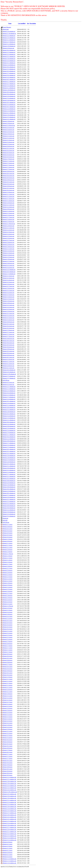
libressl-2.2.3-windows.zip (9, 802)
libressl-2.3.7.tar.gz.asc (8, 261)
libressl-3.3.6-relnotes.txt (9, 58)
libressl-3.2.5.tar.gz (7, 706)
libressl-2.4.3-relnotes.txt (9, 269)
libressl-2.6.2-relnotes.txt (9, 413)
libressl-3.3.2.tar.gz (7, 714)
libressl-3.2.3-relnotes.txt (9, 54)
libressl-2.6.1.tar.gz (7, 620)
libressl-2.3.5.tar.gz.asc (8, 257)
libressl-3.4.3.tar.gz (7, 721)
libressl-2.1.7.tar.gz (7, 564)
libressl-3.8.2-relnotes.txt (9, 422)
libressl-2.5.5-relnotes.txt (9, 117)
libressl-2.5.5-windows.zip (9, 836)
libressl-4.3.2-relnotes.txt (9, 503)
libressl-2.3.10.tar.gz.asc (9, 125)
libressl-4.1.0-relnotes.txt (9, 491)
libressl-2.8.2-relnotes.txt (9, 489)
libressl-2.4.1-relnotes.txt (9, 119)
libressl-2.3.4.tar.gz (7, 587)
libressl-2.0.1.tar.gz (7, 528)
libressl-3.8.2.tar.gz (7, 773)
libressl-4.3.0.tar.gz (7, 852)
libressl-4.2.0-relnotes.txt (9, 482)
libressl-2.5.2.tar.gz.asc (8, 138)
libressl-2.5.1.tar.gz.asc (8, 136)
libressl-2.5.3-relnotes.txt (9, 501)
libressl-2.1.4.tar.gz (7, 560)
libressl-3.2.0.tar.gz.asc (8, 202)
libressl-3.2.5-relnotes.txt (9, 35)
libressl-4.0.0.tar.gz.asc (8, 355)
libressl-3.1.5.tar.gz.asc (8, 276)
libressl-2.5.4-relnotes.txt (9, 416)
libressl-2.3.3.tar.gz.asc (8, 253)
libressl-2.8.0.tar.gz (7, 660)
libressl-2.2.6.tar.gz (7, 572)
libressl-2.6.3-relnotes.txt (9, 478)
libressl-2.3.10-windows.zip (10, 792)
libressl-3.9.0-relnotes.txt (9, 487)
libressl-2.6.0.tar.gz (7, 643)
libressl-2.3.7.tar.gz (7, 593)
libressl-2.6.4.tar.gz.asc (8, 154)
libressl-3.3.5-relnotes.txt (9, 85)
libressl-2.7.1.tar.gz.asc (8, 161)
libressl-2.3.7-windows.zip (9, 813)
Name (9, 23)
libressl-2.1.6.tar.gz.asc (8, 215)
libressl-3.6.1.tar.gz (7, 746)
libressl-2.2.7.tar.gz (7, 568)
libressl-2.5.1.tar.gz (7, 631)
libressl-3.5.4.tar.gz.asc (8, 319)
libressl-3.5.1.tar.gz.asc (8, 313)
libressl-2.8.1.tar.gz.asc (8, 173)
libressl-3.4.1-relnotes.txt (9, 453)
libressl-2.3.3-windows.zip (9, 804)
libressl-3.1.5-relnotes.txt (9, 52)
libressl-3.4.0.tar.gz (7, 725)
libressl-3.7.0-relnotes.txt (9, 459)
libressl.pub (6, 29)
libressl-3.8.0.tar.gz (7, 767)
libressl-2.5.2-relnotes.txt (9, 409)
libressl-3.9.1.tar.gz (7, 760)
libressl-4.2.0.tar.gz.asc (8, 365)
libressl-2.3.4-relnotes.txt (9, 65)
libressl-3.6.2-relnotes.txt (9, 50)
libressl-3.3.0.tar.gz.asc (8, 288)
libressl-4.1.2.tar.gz (7, 848)
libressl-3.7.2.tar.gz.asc (8, 334)
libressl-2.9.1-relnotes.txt (9, 464)
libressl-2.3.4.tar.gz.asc (8, 255)
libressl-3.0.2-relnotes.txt (9, 436)
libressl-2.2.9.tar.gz (7, 570)
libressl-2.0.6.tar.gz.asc (8, 209)
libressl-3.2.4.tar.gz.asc (8, 280)
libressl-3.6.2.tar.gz (7, 739)
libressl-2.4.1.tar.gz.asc (8, 265)
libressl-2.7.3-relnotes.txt (9, 397)
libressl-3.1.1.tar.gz (7, 679)
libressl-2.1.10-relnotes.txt (9, 33)
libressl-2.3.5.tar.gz (7, 589)
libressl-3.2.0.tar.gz (7, 689)
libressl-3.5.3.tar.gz (7, 735)
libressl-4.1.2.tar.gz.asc (8, 363)
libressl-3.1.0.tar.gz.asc (8, 192)
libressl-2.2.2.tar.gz (7, 579)
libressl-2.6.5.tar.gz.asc (8, 156)
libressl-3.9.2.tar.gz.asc (8, 353)
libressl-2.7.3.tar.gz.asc (8, 165)
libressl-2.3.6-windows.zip (9, 806)
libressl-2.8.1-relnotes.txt (9, 449)
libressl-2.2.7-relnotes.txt (9, 42)
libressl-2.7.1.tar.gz (7, 647)
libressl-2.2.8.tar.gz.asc (8, 242)
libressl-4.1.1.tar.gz (7, 850)
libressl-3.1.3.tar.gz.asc (8, 198)
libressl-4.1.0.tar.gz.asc (8, 359)
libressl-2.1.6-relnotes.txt (9, 430)
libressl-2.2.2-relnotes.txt (9, 439)
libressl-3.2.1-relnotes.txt (9, 476)
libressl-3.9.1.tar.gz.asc (8, 351)
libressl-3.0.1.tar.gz (7, 673)
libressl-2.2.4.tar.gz (7, 574)
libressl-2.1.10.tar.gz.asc (9, 223)
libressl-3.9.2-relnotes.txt (9, 67)
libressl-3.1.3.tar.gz (7, 683)
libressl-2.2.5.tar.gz (7, 576)
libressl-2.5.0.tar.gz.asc (8, 134)
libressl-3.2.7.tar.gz (7, 702)
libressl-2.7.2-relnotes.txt (9, 447)
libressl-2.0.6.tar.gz (7, 541)
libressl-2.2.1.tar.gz (7, 547)
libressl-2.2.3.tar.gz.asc (8, 232)
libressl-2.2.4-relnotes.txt (9, 108)
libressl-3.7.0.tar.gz (7, 750)
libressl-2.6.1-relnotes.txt (9, 451)
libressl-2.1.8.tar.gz (7, 551)
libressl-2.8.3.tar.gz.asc (8, 177)
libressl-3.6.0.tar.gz (7, 741)
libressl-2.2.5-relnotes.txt (9, 390)
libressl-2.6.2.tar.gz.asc (8, 150)
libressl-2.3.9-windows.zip (9, 783)
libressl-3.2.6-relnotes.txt (9, 96)
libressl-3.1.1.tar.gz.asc (8, 194)
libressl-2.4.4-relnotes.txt (9, 403)
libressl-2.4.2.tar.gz (7, 612)
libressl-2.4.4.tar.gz (7, 599)
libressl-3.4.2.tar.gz (7, 727)
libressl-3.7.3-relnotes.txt (9, 73)
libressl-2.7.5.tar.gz (7, 664)
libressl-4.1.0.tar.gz (7, 846)
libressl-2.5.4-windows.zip (9, 838)
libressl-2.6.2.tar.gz (7, 629)
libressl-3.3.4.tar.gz (7, 719)
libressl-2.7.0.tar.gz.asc (8, 159)
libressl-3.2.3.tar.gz (7, 700)
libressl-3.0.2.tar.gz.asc (8, 190)
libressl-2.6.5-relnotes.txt (9, 271)
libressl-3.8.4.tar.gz (7, 771)
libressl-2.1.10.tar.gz (8, 553)
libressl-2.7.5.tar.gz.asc (8, 169)
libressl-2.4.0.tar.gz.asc (8, 263)
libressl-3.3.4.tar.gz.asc (8, 296)
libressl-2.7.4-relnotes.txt (9, 273)
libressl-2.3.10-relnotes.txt (9, 374)
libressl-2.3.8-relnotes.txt (9, 90)
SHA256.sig (6, 522)
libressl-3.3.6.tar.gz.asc (8, 301)
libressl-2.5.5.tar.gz (7, 635)
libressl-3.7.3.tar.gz (7, 758)
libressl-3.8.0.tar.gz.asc (8, 338)
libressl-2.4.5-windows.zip (9, 794)
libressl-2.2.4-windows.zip (9, 823)
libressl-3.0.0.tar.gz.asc (8, 186)
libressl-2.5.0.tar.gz (7, 585)
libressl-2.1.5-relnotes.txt (9, 388)
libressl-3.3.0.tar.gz (7, 693)
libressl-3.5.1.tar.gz (7, 731)
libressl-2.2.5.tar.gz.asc (8, 236)
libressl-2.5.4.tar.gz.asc (8, 142)
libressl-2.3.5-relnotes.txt (9, 37)
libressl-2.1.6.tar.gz (7, 562)
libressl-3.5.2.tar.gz (7, 733)
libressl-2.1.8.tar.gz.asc (8, 219)
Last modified (21, 23)
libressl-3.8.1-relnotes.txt (9, 493)
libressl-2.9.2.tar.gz (7, 668)
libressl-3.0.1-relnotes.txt (9, 401)
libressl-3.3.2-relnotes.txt (9, 510)
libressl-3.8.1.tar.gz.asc (8, 340)
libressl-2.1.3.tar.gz (7, 545)
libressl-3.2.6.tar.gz (7, 708)
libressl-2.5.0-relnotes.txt (9, 455)
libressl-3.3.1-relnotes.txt (9, 56)
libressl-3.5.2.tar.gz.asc (8, 315)
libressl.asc (5, 518)
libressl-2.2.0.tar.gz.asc (8, 225)
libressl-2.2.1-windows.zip (9, 779)
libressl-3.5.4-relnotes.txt (9, 104)
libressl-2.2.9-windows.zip (9, 829)
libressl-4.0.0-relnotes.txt (9, 505)
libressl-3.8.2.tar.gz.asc (8, 342)
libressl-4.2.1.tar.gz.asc (8, 368)
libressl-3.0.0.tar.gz (7, 670)
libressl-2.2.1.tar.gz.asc (8, 228)
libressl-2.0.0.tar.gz (7, 526)
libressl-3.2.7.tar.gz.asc (8, 286)
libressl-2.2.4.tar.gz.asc (8, 234)
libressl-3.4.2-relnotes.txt (9, 77)
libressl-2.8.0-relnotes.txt (9, 441)
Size (28, 23)
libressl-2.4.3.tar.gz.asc (8, 127)
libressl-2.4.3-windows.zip (9, 785)
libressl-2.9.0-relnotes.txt (9, 426)
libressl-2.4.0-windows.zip (9, 815)
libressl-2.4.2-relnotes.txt (9, 424)
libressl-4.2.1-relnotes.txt (9, 113)
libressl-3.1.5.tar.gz (7, 687)
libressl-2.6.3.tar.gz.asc (8, 152)
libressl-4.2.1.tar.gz (7, 844)
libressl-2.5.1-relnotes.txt (9, 466)
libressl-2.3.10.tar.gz (8, 606)
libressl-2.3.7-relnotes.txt (9, 378)
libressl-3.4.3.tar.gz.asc (8, 309)
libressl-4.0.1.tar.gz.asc (8, 357)
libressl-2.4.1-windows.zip (9, 819)
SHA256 (5, 520)
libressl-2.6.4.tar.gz (7, 624)
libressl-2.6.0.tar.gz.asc (8, 146)
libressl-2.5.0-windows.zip (9, 796)
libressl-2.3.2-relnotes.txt (9, 445)
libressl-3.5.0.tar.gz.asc (8, 311)
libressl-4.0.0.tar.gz (7, 748)
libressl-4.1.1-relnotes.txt (9, 81)
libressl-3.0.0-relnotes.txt (9, 407)
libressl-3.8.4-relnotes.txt (9, 94)
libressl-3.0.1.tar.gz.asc (8, 188)
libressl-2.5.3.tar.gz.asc (8, 140)
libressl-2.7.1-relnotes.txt (9, 443)
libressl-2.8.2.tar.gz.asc (8, 175)
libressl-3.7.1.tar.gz (7, 754)
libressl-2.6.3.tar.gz (7, 627)
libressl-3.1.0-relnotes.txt (9, 418)
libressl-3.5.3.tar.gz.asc (8, 317)
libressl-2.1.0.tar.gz (7, 539)
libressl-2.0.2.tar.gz (7, 530)
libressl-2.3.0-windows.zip (9, 798)
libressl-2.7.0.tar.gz (7, 641)
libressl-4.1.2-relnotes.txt (9, 88)
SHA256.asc (6, 380)
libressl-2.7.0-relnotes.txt (9, 432)
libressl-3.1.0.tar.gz (7, 677)
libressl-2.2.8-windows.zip (9, 825)
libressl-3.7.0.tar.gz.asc (8, 330)
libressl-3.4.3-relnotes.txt (9, 60)
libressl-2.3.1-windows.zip (9, 800)
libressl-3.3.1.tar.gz (7, 696)
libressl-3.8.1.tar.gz (7, 769)
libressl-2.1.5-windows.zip (9, 861)
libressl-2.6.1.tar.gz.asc (8, 148)
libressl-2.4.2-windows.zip (9, 817)
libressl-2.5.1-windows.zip (9, 831)
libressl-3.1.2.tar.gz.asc (8, 196)
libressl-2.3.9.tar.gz (7, 597)
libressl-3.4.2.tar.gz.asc (8, 307)
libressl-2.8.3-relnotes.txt (9, 370)
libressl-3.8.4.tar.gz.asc (8, 347)
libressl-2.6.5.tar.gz (7, 622)
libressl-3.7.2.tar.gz (7, 756)
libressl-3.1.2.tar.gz (7, 681)
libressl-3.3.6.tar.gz (7, 710)
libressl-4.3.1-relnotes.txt (9, 499)
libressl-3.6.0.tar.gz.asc (8, 322)
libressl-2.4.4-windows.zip (9, 790)
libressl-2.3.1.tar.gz (7, 604)
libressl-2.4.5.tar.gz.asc (8, 131)
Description (33, 23)
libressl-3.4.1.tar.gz (7, 723)
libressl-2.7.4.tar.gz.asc (8, 167)
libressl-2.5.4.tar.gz (7, 639)
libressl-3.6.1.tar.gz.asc (8, 324)
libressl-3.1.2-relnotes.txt (9, 44)
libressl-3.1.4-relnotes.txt (9, 405)
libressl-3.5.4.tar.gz (7, 737)
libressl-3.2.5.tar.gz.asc (8, 282)
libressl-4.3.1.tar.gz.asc (8, 382)
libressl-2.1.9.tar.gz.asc (8, 221)
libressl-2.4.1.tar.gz (7, 616)
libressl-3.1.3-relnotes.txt (9, 39)
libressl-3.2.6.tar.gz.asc (8, 284)
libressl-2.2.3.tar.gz (7, 581)
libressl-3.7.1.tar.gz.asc (8, 332)
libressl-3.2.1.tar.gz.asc (8, 205)
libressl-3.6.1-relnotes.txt (9, 106)
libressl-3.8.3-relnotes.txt (9, 92)
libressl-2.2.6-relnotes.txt (9, 31)
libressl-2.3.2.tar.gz (7, 618)
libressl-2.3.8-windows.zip (9, 781)
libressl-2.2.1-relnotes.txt (9, 386)
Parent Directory (7, 27)
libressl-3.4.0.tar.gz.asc (8, 303)
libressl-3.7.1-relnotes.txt (9, 474)
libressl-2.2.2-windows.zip (9, 777)
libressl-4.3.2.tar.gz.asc (8, 384)
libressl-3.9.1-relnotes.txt (9, 102)
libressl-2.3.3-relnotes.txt (9, 111)
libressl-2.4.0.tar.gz (7, 614)
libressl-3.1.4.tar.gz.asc (8, 200)
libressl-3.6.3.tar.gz (7, 744)
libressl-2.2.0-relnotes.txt (9, 428)
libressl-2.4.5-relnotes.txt (9, 372)
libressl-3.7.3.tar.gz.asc (8, 336)
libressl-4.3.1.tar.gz (7, 854)
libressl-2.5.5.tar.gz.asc (8, 144)
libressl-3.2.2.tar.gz (7, 698)
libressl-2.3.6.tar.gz (7, 591)
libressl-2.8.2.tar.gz (7, 656)
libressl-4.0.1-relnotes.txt (9, 79)
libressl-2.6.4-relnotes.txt (9, 393)
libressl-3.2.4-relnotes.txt (9, 399)
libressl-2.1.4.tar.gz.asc (8, 211)
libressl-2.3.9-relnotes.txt (9, 46)
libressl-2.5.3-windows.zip (9, 840)
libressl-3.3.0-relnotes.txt (9, 485)
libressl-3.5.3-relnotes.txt (9, 69)
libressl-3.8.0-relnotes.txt (9, 480)
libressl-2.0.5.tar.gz (7, 533)
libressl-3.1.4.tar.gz (7, 685)
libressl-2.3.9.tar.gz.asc (8, 123)
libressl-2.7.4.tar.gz (7, 645)
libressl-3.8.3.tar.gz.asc (8, 345)
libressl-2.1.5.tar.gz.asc (8, 213)
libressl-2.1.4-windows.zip (9, 858)
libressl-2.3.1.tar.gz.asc (8, 248)
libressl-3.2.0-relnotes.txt (9, 462)
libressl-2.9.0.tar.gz (7, 662)
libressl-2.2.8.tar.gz (7, 566)
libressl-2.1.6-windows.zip (9, 863)
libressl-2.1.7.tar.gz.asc (8, 217)
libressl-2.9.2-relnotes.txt (9, 75)
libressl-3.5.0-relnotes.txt (9, 512)
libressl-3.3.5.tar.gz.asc (8, 299)
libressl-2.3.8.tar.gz (7, 595)
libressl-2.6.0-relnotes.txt (9, 468)
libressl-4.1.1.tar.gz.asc (8, 361)
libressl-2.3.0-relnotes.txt (9, 457)
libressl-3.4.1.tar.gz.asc (8, 305)
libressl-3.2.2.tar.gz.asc (8, 207)
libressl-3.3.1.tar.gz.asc (8, 290)
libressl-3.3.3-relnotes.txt (9, 514)
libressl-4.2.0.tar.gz (7, 842)
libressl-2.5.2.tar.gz (7, 633)
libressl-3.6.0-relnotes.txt (9, 507)
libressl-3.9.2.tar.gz (7, 762)
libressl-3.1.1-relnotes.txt (9, 434)
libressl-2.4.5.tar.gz (7, 608)
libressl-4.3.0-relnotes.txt (9, 497)
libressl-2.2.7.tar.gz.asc (8, 240)
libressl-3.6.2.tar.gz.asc (8, 326)
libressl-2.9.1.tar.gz (7, 666)
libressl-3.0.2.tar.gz (7, 675)
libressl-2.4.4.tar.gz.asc (8, 129)
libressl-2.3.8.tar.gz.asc (8, 121)
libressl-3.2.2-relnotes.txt (9, 470)
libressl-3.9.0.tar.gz (7, 764)
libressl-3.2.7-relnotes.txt (9, 83)
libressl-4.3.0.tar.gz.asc (8, 48)
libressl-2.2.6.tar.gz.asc (8, 238)
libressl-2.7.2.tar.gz (7, 650)
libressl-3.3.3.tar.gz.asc (8, 294)
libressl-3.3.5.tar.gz (7, 712)
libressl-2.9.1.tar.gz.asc (8, 182)
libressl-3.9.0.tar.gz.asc (8, 349)
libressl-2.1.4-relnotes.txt (9, 472)
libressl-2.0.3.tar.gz (7, 535)
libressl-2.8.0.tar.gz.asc (8, 171)
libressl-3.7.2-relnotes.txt (9, 495)
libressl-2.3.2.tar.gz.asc (8, 251)
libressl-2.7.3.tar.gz (7, 652)
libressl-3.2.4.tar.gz (7, 704)
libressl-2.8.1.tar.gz (7, 658)
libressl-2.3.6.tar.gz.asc (8, 259)
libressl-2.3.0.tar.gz (7, 583)
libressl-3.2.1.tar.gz (7, 691)
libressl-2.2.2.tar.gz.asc (8, 230)
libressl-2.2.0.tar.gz (7, 549)
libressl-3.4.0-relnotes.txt (9, 100)
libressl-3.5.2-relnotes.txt (9, 516)
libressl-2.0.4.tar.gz (7, 537)
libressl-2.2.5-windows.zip (9, 821)
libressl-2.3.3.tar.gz (7, 610)
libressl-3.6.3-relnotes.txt (9, 71)
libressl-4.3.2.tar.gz (7, 856)
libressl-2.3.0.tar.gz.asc (8, 246)
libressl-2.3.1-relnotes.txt (9, 420)
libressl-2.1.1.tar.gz (7, 524)
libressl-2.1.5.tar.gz (7, 558)
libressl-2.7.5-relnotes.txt (9, 376)
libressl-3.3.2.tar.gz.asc (8, 292)
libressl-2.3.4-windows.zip (9, 808)
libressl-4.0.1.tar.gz (7, 752)
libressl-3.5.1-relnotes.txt (9, 62)
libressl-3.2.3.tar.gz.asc (8, 278)
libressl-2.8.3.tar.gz (7, 654)
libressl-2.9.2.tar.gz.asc (8, 184)
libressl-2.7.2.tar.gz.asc (8, 163)
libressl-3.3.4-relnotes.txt (9, 98)
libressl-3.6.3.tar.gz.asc (8, 328)
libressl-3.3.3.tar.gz (7, 716)
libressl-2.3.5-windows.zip (9, 810)
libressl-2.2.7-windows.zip (9, 827)
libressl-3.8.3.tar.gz (7, 775)
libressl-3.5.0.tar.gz (7, 729)
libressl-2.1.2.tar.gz (7, 543)
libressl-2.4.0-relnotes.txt (9, 411)
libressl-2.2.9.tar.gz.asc (8, 244)
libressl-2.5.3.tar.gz (7, 637)
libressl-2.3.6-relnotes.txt (9, 115)
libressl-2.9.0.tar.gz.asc (8, 179)
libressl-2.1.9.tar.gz (7, 556)
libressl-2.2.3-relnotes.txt (9, 395)
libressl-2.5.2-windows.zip (9, 833)
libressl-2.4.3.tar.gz (7, 602)
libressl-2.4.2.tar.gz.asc (8, 267)
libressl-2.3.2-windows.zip (9, 787)
